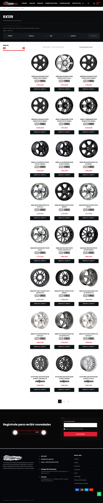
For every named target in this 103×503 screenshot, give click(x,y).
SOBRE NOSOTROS (51, 3)
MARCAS (40, 3)
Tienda (76, 462)
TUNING (24, 3)
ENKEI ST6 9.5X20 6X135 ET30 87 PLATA (88, 335)
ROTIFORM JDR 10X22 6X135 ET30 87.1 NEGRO (64, 378)
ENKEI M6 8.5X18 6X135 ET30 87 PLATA (40, 206)
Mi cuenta (77, 466)
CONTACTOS (76, 3)
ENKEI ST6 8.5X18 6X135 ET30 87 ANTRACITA (88, 292)
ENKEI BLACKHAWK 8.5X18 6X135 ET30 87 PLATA (64, 77)
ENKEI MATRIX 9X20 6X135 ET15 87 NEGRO (88, 249)
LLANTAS (32, 3)
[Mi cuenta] (88, 3)
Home (76, 473)
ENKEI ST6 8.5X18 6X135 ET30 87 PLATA (40, 335)
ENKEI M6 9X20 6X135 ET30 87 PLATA (88, 206)
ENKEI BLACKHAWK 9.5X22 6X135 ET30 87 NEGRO (40, 120)
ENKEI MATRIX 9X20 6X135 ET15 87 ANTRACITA (64, 249)
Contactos (77, 469)
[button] (14, 45)
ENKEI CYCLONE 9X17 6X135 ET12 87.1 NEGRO (40, 163)
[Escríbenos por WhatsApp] (99, 494)
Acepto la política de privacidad (74, 429)
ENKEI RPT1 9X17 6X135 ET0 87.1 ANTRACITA (40, 292)
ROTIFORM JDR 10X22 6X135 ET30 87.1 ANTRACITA (40, 378)
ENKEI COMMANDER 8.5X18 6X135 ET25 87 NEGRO (64, 120)
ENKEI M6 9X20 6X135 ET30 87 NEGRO (64, 206)
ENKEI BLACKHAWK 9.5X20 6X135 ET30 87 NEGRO (88, 77)
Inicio (4, 8)
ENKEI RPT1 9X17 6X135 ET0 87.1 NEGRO (64, 292)
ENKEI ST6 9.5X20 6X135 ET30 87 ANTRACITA (64, 335)
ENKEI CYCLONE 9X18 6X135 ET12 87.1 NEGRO (64, 163)
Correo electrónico (69, 421)
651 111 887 (44, 456)
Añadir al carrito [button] (40, 89)
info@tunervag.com (47, 459)
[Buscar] (83, 3)
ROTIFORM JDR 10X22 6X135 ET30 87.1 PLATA (89, 378)
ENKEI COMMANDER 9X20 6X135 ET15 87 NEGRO (88, 120)
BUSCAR (93, 36)
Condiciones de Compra (81, 483)
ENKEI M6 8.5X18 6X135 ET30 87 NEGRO (89, 163)
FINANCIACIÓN (65, 3)
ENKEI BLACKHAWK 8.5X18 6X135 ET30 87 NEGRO (40, 77)
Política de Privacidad (80, 480)
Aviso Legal (77, 476)
